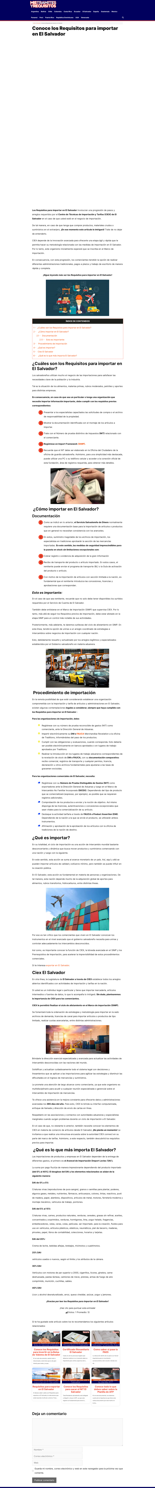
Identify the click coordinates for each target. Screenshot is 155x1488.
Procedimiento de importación (50, 343)
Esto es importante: (52, 339)
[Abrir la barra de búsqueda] (123, 18)
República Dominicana (64, 18)
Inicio (34, 23)
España (96, 12)
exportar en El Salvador (57, 965)
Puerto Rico (49, 18)
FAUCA (80, 734)
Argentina (35, 12)
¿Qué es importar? (44, 347)
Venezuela (85, 18)
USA (77, 18)
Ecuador (77, 12)
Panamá (34, 18)
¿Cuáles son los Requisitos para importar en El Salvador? (62, 327)
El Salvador (87, 12)
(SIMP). (82, 444)
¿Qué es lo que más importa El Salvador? (55, 355)
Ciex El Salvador (43, 351)
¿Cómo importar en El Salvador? (51, 331)
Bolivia (43, 12)
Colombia (58, 12)
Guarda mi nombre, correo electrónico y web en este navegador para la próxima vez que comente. (79, 1470)
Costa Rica (68, 12)
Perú (41, 18)
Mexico (114, 12)
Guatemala (105, 12)
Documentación (46, 335)
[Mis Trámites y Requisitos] (43, 4)
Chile (50, 12)
